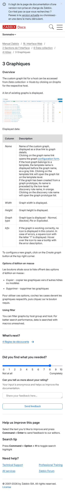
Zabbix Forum (46, 470)
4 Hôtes (6, 52)
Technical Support (12, 464)
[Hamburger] (60, 27)
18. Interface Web (32, 43)
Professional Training (51, 464)
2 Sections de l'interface (16, 47)
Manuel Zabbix (10, 43)
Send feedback (32, 406)
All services (8, 470)
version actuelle (30, 15)
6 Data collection (43, 47)
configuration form (48, 158)
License (6, 487)
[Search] (51, 27)
